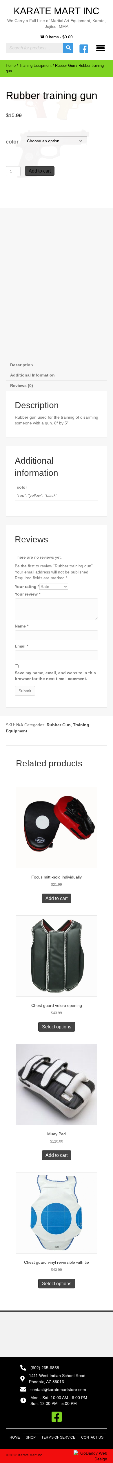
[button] (56, 1417)
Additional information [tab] (32, 375)
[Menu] (100, 48)
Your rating (27, 586)
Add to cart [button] (56, 898)
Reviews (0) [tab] (21, 385)
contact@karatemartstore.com (58, 1389)
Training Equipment (35, 65)
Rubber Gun (65, 65)
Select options (56, 1026)
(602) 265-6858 (44, 1367)
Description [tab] (21, 365)
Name (21, 626)
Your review (27, 594)
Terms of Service (58, 1437)
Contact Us (92, 1437)
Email (21, 646)
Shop (31, 1437)
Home (11, 65)
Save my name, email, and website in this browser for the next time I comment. (55, 675)
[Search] (68, 48)
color (12, 142)
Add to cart (40, 170)
